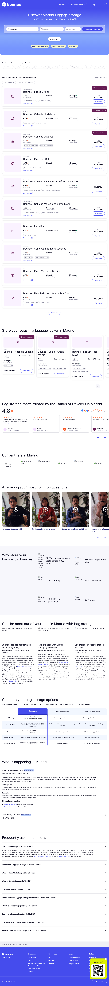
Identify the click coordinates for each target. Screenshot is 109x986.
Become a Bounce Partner (36, 963)
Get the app (32, 957)
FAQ (49, 957)
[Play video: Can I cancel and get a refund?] (46, 509)
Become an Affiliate (34, 966)
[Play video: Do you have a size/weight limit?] (75, 509)
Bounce (4, 944)
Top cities (61, 5)
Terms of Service (74, 957)
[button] (92, 29)
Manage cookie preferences (74, 964)
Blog (29, 960)
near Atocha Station (64, 856)
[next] (105, 386)
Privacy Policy (73, 960)
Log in (94, 5)
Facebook (92, 957)
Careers (30, 971)
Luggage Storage (15, 944)
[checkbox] (8, 67)
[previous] (98, 386)
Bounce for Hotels (34, 969)
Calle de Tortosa (9, 807)
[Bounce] (11, 4)
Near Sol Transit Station (25, 667)
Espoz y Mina (13, 681)
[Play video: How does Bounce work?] (16, 509)
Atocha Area (79, 667)
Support (51, 960)
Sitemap (51, 963)
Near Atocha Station (10, 804)
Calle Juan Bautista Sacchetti (42, 856)
